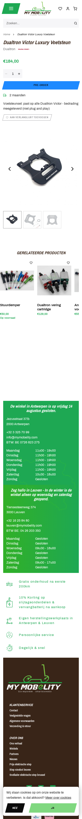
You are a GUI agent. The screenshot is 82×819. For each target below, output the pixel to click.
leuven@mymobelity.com (24, 525)
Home (6, 34)
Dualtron (9, 49)
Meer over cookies (58, 797)
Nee (15, 808)
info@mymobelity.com (21, 437)
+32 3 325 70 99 (17, 432)
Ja (53, 808)
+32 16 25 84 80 (17, 520)
